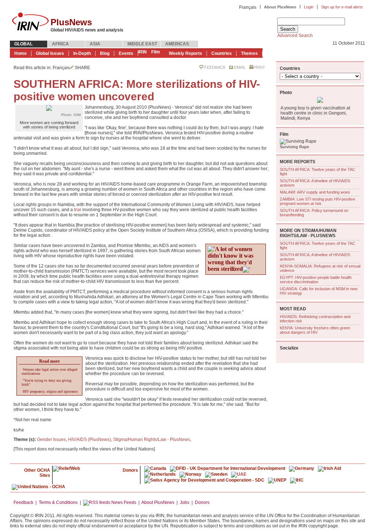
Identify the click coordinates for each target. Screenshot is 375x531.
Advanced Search (295, 35)
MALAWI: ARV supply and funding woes (315, 192)
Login (308, 7)
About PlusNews (280, 7)
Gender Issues (51, 439)
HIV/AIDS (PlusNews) (89, 439)
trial (77, 209)
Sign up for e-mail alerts (342, 7)
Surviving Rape (294, 147)
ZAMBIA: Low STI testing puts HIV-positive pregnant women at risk (317, 201)
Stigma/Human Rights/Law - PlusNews (151, 439)
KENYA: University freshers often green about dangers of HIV (315, 330)
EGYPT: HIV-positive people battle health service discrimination (316, 279)
